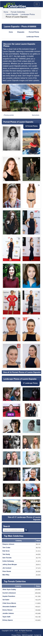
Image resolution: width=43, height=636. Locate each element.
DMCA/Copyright (27, 635)
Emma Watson (7, 610)
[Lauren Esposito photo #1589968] (11, 426)
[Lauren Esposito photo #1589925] (11, 138)
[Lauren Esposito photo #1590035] (31, 196)
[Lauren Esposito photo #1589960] (11, 329)
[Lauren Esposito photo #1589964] (31, 474)
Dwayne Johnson (8, 544)
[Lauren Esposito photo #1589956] (31, 490)
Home (11, 32)
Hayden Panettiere (9, 596)
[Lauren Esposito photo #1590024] (11, 490)
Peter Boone (7, 571)
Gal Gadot (6, 599)
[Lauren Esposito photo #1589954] (11, 196)
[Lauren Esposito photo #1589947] (31, 302)
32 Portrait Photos (31, 126)
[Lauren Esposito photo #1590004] (31, 222)
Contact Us (37, 635)
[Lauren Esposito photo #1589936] (31, 276)
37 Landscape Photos (30, 383)
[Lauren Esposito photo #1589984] (11, 506)
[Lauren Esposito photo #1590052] (31, 442)
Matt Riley (6, 575)
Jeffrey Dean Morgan (10, 564)
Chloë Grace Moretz (9, 603)
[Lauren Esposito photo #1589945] (31, 169)
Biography (20, 32)
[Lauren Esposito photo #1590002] (31, 506)
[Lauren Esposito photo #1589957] (11, 276)
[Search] (26, 530)
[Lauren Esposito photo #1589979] (31, 458)
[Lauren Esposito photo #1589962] (11, 356)
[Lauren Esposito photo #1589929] (11, 169)
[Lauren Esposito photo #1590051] (11, 222)
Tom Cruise (6, 547)
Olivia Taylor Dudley (9, 589)
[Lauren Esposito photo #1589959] (11, 458)
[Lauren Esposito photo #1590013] (11, 249)
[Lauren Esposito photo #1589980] (31, 426)
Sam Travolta (7, 558)
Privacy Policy (16, 635)
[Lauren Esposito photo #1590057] (31, 394)
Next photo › (36, 115)
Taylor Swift (6, 617)
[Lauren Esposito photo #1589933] (31, 249)
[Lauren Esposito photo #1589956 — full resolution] (21, 97)
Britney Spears (8, 620)
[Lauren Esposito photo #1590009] (31, 142)
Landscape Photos (32, 37)
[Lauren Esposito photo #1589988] (11, 474)
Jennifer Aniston (8, 613)
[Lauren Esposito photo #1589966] (31, 410)
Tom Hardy (6, 554)
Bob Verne (6, 551)
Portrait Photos (34, 32)
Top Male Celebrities (13, 535)
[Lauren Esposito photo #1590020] (11, 442)
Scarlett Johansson (9, 593)
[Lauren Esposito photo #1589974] (11, 302)
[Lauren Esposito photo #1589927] (31, 356)
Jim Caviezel (7, 568)
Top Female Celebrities (15, 581)
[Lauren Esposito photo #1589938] (31, 329)
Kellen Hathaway (8, 561)
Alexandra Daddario (9, 606)
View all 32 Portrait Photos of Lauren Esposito (22, 372)
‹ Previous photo (8, 115)
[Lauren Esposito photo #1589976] (11, 410)
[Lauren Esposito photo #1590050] (11, 394)
